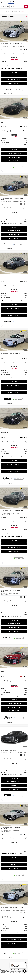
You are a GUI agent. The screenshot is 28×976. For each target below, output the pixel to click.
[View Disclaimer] (13, 53)
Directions (12, 6)
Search (22, 11)
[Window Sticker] (26, 53)
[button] (5, 6)
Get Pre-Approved (14, 79)
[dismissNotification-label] (25, 962)
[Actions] (25, 44)
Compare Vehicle (8, 93)
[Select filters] (23, 17)
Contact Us (8, 972)
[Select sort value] (26, 16)
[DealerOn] (4, 970)
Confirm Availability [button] (14, 76)
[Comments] (24, 53)
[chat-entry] (24, 971)
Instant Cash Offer (14, 83)
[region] (14, 65)
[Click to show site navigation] (26, 6)
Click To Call (14, 72)
